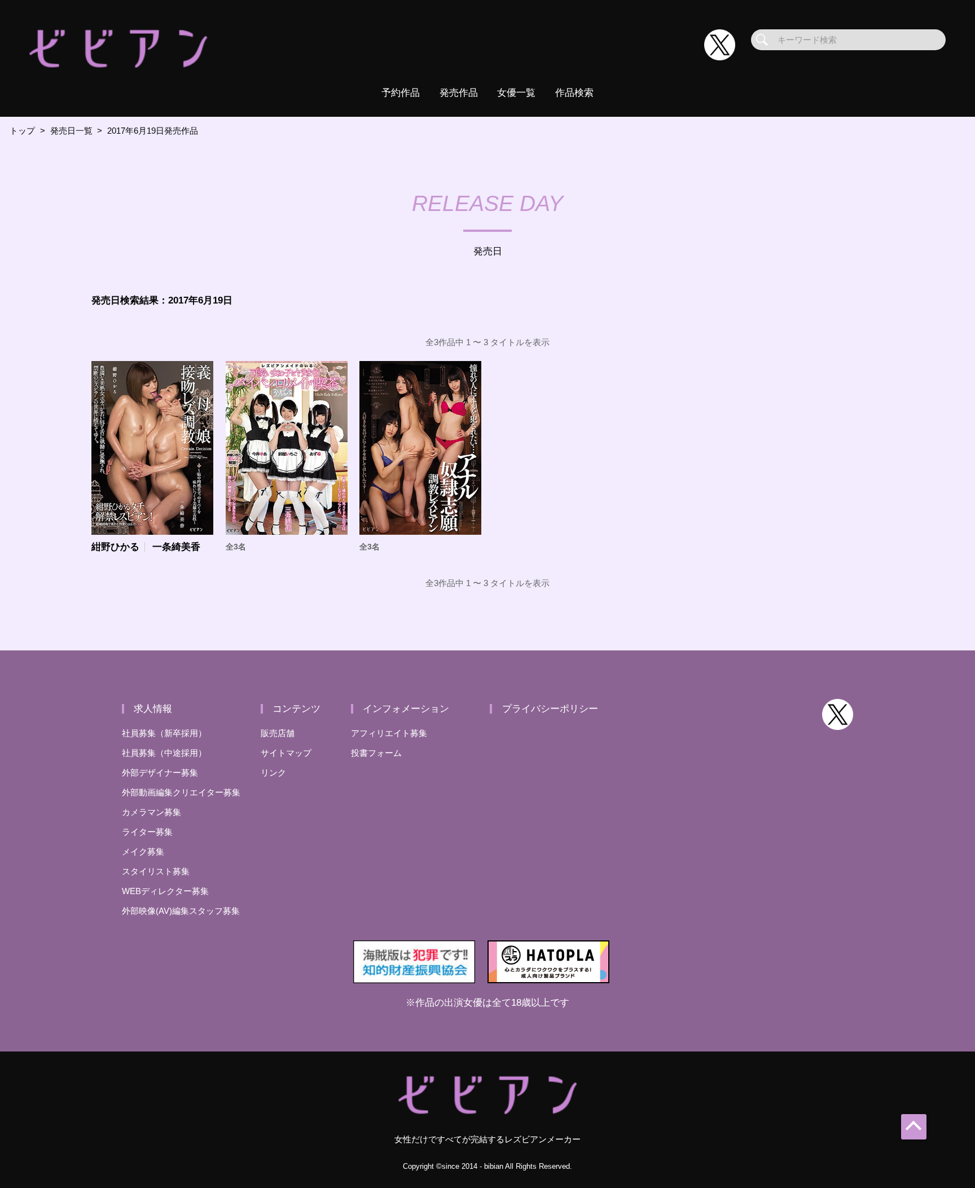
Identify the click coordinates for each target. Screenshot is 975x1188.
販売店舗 (278, 733)
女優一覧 (516, 92)
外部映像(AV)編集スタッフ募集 (181, 911)
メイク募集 (143, 851)
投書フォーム (376, 753)
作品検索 (574, 92)
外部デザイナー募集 (160, 772)
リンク (273, 772)
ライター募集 (147, 832)
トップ (22, 130)
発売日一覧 (71, 130)
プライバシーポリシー (550, 708)
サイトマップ (286, 753)
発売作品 (459, 92)
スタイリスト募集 (156, 871)
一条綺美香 (176, 547)
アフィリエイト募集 (389, 733)
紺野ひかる (115, 547)
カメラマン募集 (151, 812)
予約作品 (400, 92)
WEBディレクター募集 (165, 891)
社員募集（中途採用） (164, 753)
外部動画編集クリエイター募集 (181, 792)
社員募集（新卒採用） (164, 733)
